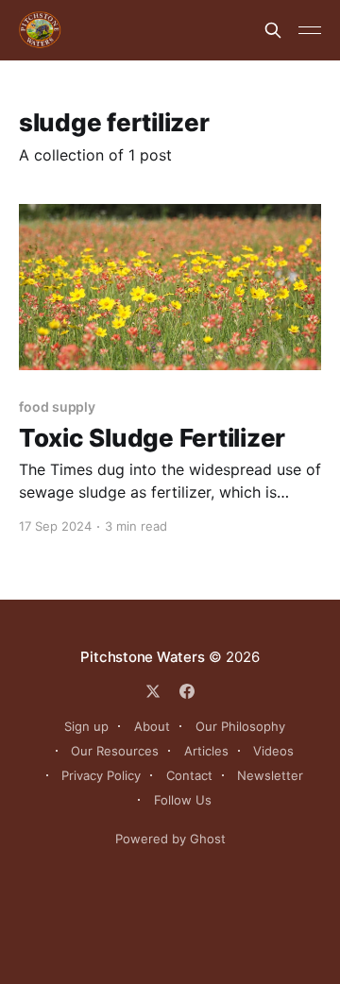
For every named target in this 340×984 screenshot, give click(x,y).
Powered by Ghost (170, 838)
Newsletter (270, 775)
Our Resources (115, 750)
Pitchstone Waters (142, 657)
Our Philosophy (240, 726)
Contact (189, 775)
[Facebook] (187, 691)
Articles (206, 750)
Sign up (86, 726)
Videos (273, 750)
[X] (153, 691)
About (152, 726)
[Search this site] (273, 30)
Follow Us (183, 799)
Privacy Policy (101, 775)
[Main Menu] (310, 30)
